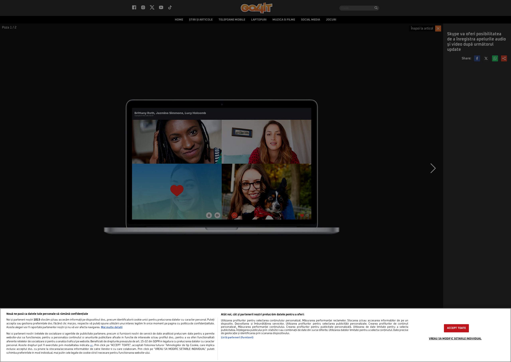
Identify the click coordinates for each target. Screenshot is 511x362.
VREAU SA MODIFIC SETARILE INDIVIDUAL (455, 338)
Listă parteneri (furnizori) (237, 337)
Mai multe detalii (112, 327)
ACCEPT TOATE (456, 328)
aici (91, 345)
